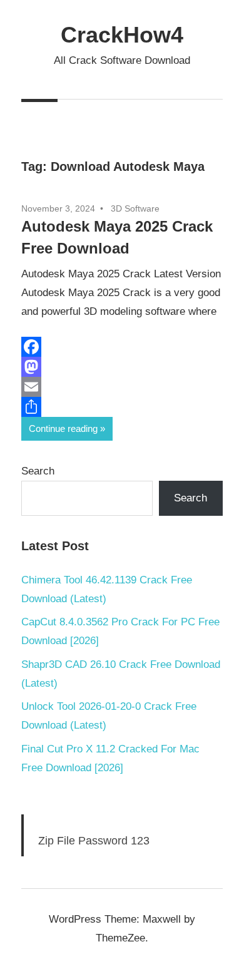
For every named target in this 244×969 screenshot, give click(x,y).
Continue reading (63, 428)
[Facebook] (122, 347)
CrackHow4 (122, 35)
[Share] (122, 407)
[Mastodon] (122, 367)
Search (37, 471)
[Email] (122, 387)
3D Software (135, 208)
